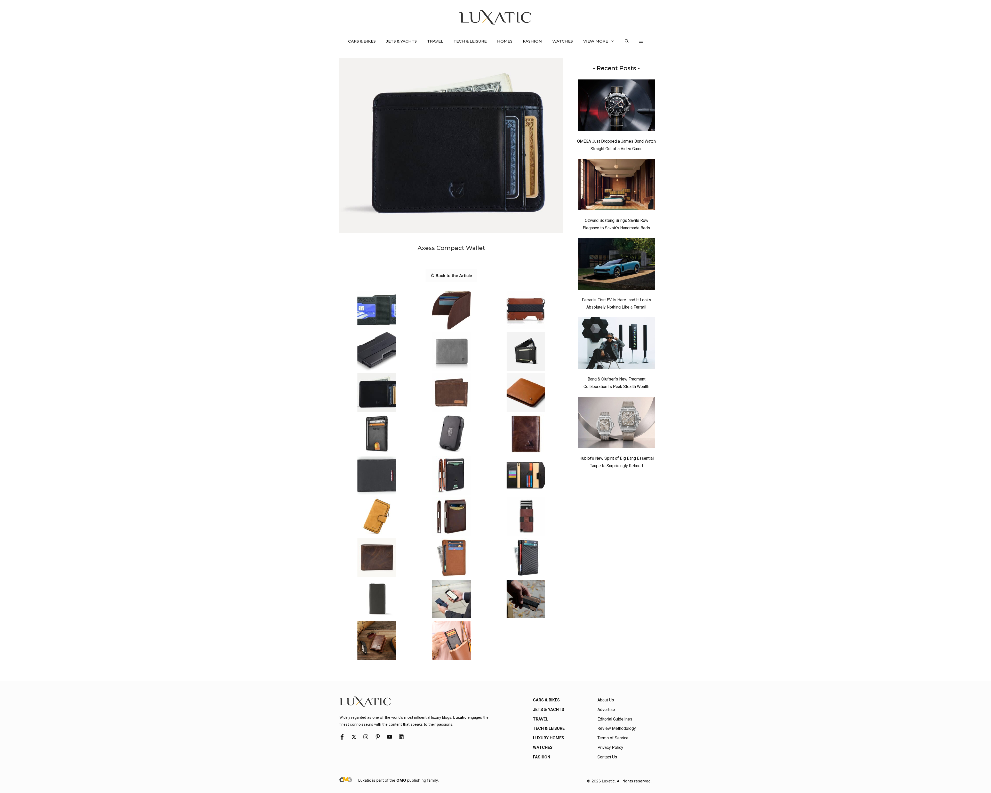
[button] (627, 41)
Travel (435, 41)
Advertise (606, 709)
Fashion (532, 41)
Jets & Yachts (401, 41)
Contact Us (607, 757)
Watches (562, 41)
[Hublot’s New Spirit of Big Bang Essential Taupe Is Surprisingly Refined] (616, 424)
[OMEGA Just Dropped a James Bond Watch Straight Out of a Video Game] (616, 106)
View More (595, 41)
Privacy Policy (610, 747)
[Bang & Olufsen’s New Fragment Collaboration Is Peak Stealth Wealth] (616, 344)
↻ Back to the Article (451, 275)
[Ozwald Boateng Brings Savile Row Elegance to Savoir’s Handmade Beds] (616, 186)
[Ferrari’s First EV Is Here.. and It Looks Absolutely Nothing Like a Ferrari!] (616, 265)
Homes (505, 41)
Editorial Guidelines (614, 719)
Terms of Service (612, 737)
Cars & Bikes (362, 41)
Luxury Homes (548, 737)
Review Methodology (616, 728)
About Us (605, 700)
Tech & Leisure (470, 41)
